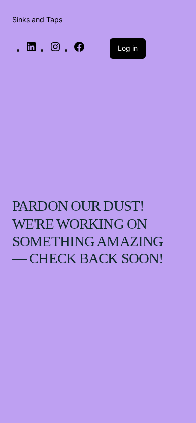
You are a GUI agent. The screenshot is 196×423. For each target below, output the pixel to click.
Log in (128, 48)
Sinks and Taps (37, 19)
